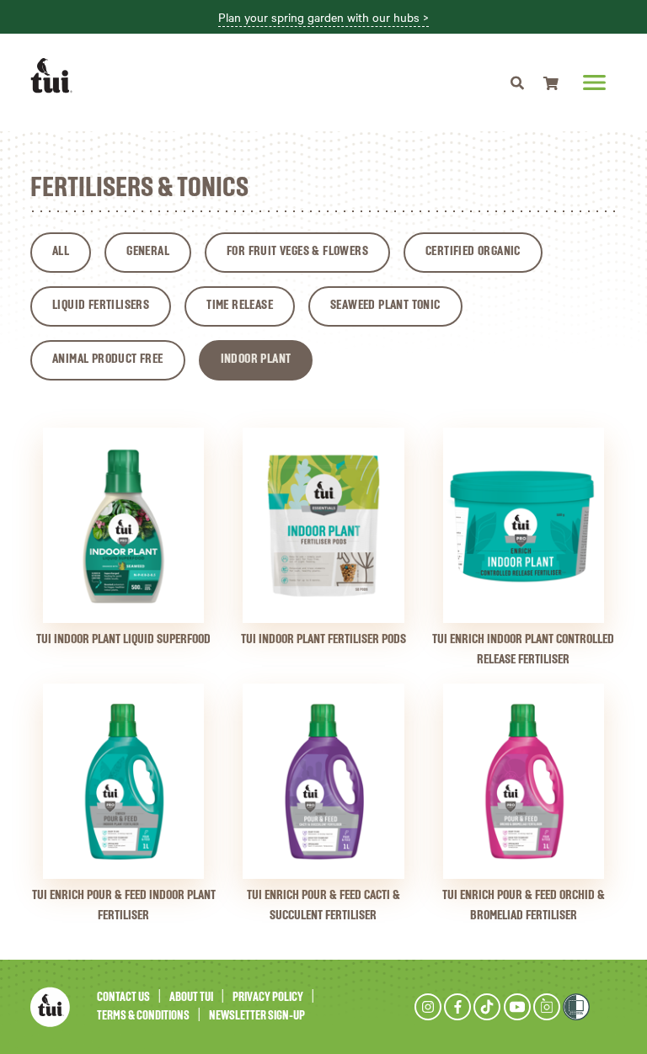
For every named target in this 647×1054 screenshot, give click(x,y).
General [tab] (147, 251)
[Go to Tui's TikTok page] (486, 1006)
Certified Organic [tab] (473, 251)
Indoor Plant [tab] (256, 359)
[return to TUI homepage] (55, 76)
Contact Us (123, 997)
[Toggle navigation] (517, 82)
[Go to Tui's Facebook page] (457, 1006)
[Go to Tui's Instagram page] (427, 1006)
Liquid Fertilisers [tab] (100, 305)
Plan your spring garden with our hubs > (323, 17)
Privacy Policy (268, 997)
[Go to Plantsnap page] (546, 1006)
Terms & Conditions (143, 1015)
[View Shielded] (576, 1006)
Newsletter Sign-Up (257, 1015)
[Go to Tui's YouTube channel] (517, 1006)
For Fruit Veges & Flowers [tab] (297, 251)
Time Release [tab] (239, 305)
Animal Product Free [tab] (107, 359)
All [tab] (60, 251)
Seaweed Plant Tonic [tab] (385, 305)
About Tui (191, 997)
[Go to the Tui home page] (50, 1006)
